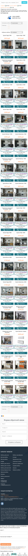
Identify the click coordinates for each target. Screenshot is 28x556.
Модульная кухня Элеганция (20, 307)
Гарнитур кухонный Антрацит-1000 (7, 60)
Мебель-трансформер (18, 455)
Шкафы (2, 461)
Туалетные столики (17, 461)
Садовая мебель (16, 465)
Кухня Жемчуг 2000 (21, 257)
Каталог (3, 555)
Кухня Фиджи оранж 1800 (20, 356)
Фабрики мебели (16, 470)
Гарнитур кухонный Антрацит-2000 (7, 307)
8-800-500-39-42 (16, 18)
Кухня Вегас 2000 (7, 257)
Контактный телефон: (6, 536)
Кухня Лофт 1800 (21, 208)
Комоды (14, 457)
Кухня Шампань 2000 (20, 282)
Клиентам (7, 555)
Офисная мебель (4, 472)
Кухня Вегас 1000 (21, 60)
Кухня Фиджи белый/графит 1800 (7, 356)
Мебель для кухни (5, 7)
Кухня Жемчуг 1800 (21, 158)
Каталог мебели (13, 5)
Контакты (24, 555)
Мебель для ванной (5, 476)
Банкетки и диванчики (18, 463)
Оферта (2, 478)
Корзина (20, 554)
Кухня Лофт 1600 (21, 109)
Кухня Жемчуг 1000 (7, 84)
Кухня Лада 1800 (7, 232)
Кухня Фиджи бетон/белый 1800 (20, 381)
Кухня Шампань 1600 (20, 134)
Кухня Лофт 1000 (21, 35)
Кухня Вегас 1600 (21, 84)
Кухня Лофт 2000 (21, 232)
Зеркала (14, 467)
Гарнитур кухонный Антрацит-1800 (7, 208)
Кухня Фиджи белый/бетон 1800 (7, 381)
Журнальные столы (17, 459)
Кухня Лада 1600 (7, 109)
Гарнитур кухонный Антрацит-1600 (7, 159)
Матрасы (3, 474)
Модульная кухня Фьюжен (7, 332)
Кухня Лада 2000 (7, 282)
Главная (3, 5)
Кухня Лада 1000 (7, 35)
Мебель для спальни (5, 463)
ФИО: (2, 530)
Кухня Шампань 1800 (20, 183)
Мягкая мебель (4, 459)
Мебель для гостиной (5, 465)
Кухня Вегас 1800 (7, 183)
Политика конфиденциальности (5, 484)
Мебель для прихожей (6, 467)
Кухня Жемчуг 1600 (7, 134)
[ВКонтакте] (2, 416)
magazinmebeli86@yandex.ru (11, 496)
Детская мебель (4, 457)
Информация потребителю (4, 481)
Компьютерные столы (6, 470)
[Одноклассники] (3, 416)
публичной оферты (15, 549)
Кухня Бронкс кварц (21, 331)
